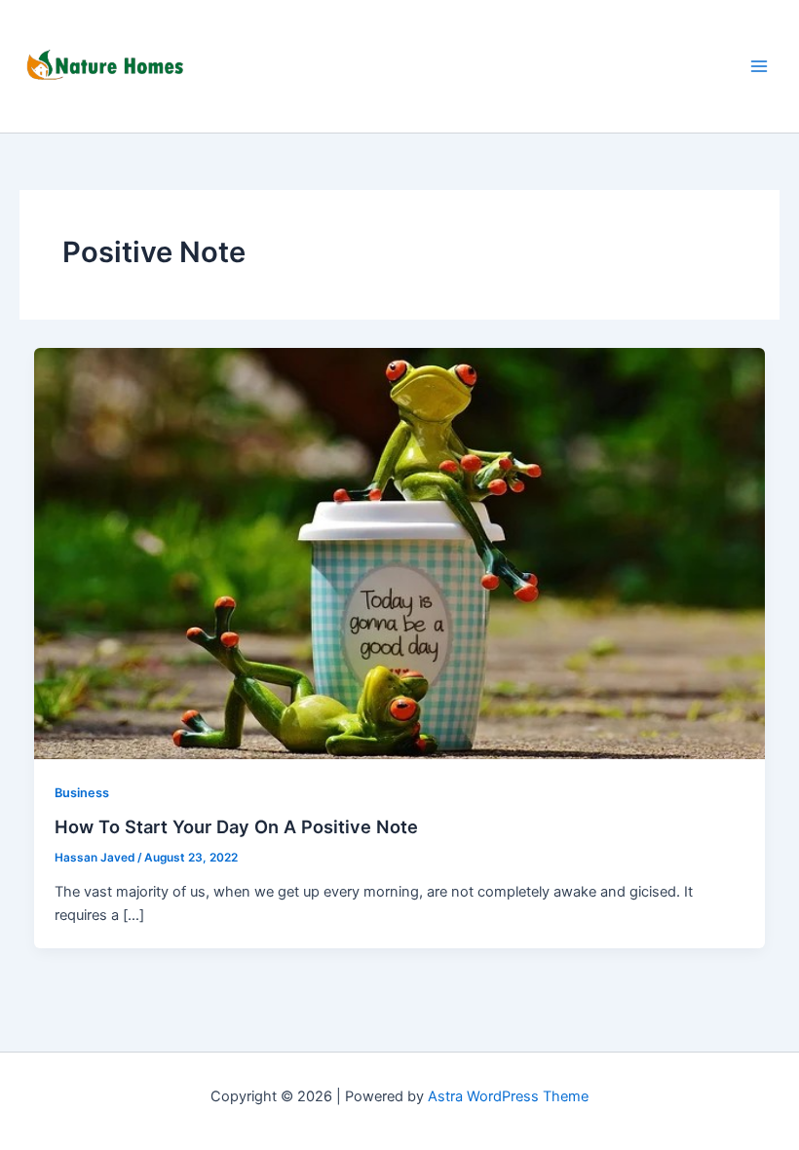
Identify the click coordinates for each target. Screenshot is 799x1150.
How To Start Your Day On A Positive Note (236, 826)
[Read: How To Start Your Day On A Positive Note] (400, 552)
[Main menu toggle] (759, 66)
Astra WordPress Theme (508, 1096)
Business (82, 793)
